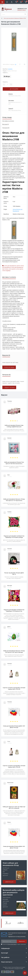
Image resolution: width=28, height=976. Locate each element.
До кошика (14, 89)
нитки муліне (12, 269)
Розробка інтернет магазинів (9, 967)
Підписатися (22, 941)
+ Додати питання (9, 387)
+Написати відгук (9, 367)
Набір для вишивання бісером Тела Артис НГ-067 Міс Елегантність (14, 462)
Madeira (10, 69)
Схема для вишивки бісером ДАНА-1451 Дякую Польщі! (14, 726)
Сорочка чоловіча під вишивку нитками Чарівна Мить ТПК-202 (14, 688)
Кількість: (5, 82)
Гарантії (10, 108)
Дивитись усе (9, 882)
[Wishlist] (19, 64)
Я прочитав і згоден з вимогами (14, 944)
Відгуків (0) (5, 124)
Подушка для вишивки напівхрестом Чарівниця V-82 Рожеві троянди (14, 536)
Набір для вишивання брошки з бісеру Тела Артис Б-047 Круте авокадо (14, 651)
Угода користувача (12, 944)
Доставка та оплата (8, 121)
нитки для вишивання (10, 265)
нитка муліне (19, 269)
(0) (15, 64)
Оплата (10, 94)
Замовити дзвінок (21, 10)
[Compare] (24, 64)
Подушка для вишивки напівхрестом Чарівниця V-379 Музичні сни (14, 610)
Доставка (11, 100)
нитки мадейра (6, 270)
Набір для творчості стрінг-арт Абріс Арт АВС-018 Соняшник (14, 807)
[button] (11, 2)
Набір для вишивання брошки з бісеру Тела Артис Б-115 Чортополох (14, 499)
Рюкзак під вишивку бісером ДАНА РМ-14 (14, 573)
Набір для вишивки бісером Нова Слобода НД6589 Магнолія (14, 426)
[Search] (25, 14)
